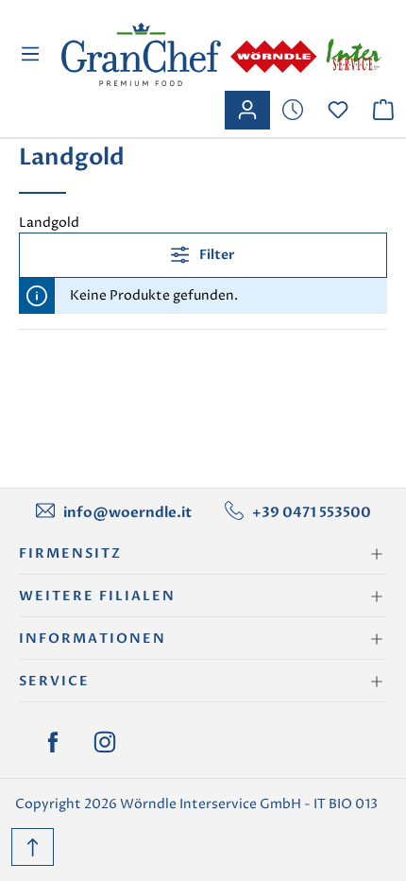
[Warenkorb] (383, 110)
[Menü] (32, 54)
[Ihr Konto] (247, 110)
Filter (215, 255)
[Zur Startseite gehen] (221, 54)
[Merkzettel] (292, 110)
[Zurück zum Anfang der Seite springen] (32, 847)
